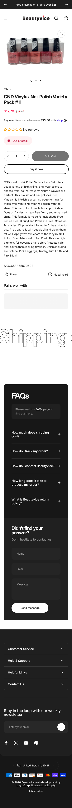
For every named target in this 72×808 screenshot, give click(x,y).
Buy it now (36, 169)
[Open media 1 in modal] (61, 34)
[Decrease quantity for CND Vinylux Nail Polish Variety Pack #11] (8, 156)
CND (7, 89)
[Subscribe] (61, 727)
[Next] (66, 4)
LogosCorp (23, 785)
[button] (13, 129)
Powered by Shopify (43, 785)
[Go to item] (31, 80)
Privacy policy (36, 791)
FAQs (39, 409)
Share (13, 274)
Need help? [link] (61, 274)
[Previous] (5, 4)
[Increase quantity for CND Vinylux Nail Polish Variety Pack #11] (25, 156)
